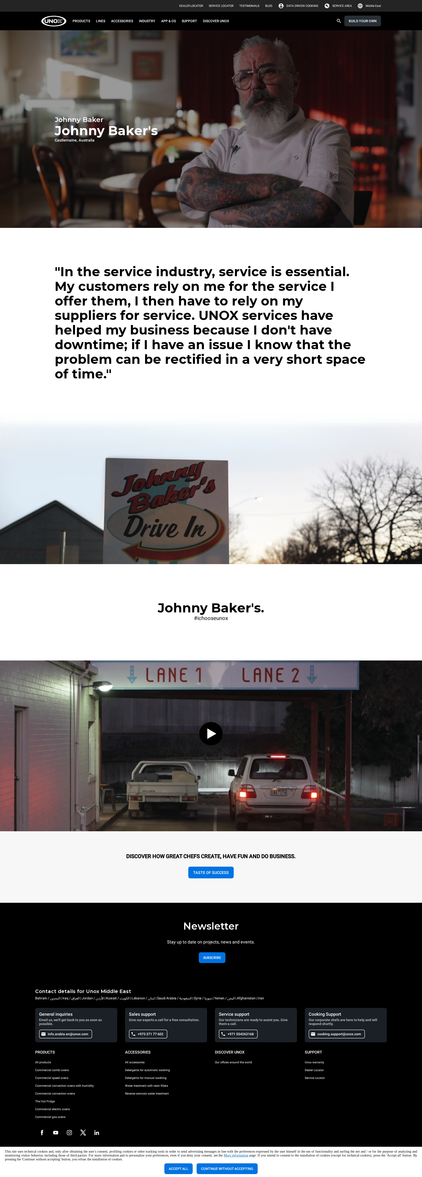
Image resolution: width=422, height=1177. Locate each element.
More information (236, 1155)
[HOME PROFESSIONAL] (55, 21)
